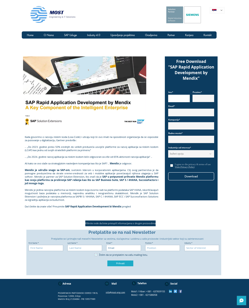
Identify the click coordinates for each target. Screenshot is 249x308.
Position (148, 243)
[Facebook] (180, 291)
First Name (33, 243)
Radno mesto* (175, 133)
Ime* (170, 92)
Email (108, 243)
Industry (187, 243)
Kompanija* (174, 120)
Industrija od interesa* (179, 148)
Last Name (71, 243)
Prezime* (197, 92)
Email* (171, 106)
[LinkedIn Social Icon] (170, 291)
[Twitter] (175, 291)
